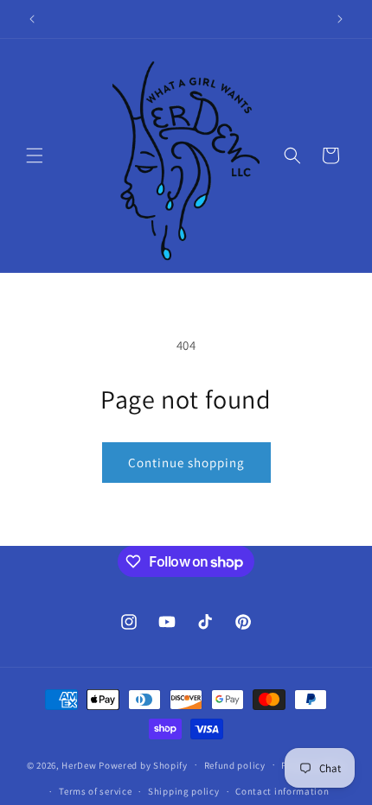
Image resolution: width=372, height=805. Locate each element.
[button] (35, 155)
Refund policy (235, 765)
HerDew (78, 764)
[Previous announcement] (32, 19)
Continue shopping (186, 462)
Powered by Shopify (143, 764)
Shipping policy (184, 791)
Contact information (282, 791)
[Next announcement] (340, 19)
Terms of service (95, 791)
